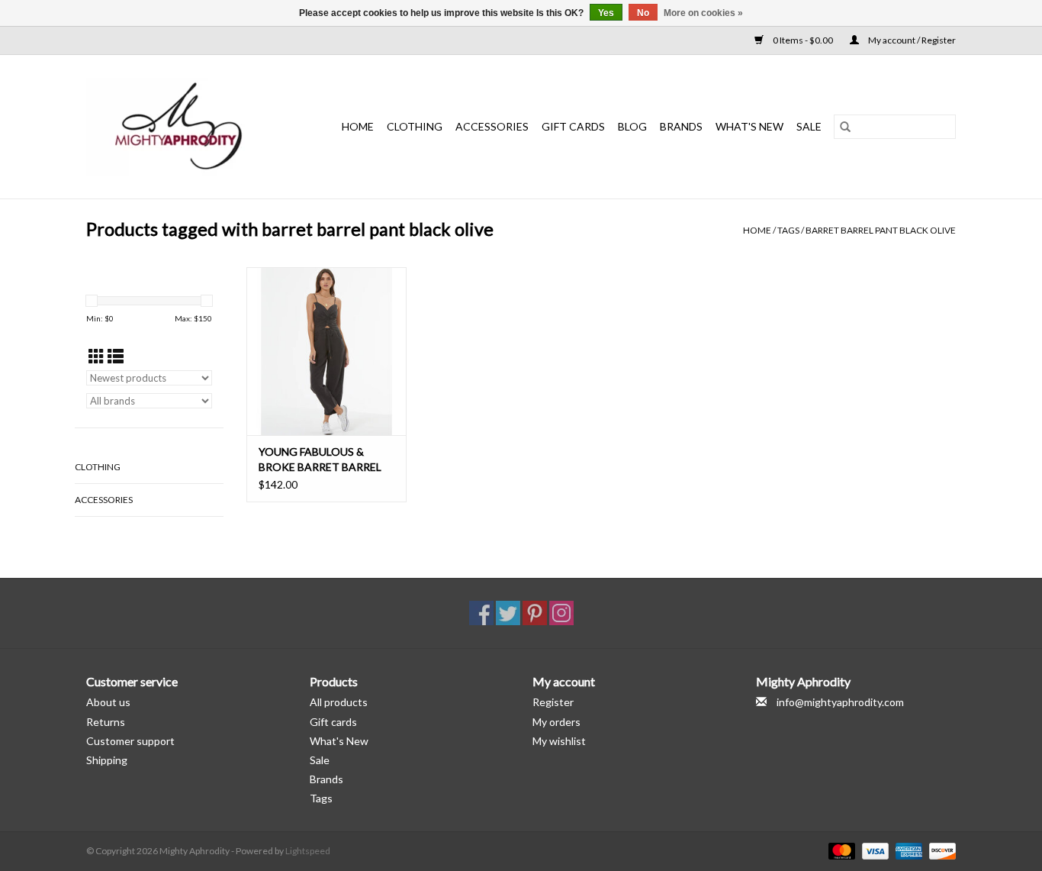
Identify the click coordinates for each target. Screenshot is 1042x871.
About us (108, 701)
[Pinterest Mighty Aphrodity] (535, 613)
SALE (809, 126)
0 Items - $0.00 (803, 40)
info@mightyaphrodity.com (840, 701)
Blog (632, 126)
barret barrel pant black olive (881, 230)
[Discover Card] (940, 850)
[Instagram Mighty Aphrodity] (561, 613)
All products (339, 701)
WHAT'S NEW (749, 126)
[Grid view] (96, 356)
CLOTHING (414, 126)
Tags (788, 230)
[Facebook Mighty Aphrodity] (481, 613)
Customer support (130, 740)
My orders (556, 721)
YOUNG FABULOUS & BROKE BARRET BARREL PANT (320, 460)
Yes (606, 13)
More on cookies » (703, 13)
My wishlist (559, 740)
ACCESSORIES (492, 126)
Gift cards (573, 126)
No (643, 13)
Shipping (106, 759)
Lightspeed (307, 850)
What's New (339, 740)
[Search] (845, 127)
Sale (320, 759)
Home (358, 126)
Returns (105, 721)
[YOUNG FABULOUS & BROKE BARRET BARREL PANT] (326, 351)
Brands (681, 126)
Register (553, 701)
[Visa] (873, 850)
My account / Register (911, 40)
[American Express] (907, 850)
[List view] (116, 356)
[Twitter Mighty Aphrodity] (508, 613)
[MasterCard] (840, 850)
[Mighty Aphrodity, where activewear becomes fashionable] (187, 127)
